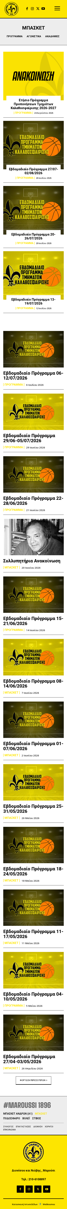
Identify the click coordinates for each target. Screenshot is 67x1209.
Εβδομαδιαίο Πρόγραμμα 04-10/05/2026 (33, 996)
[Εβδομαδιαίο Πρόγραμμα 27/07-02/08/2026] (33, 145)
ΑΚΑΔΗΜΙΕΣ (52, 36)
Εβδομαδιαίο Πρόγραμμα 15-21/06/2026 (33, 621)
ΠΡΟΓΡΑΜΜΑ (15, 36)
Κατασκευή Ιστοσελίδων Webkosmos (33, 1204)
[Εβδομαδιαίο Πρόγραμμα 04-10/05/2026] (33, 970)
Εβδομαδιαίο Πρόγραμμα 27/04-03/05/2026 (29, 1059)
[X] (38, 9)
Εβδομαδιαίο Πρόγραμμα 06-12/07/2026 (33, 375)
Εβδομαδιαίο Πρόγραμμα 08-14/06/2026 (33, 683)
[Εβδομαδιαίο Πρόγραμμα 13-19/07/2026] (33, 275)
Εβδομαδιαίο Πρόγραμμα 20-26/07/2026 (33, 236)
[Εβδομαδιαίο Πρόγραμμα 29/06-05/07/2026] (33, 412)
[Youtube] (43, 9)
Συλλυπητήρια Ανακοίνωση (31, 561)
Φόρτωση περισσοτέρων (32, 1080)
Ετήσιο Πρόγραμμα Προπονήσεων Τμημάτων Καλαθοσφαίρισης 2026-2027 (33, 104)
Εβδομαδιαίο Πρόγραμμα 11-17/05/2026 (33, 934)
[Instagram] (32, 9)
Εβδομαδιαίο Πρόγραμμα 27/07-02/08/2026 (33, 171)
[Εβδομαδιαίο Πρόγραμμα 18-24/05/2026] (33, 845)
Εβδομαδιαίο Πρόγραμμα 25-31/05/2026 (33, 808)
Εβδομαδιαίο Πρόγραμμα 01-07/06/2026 (33, 746)
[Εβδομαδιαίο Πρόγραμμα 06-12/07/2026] (33, 349)
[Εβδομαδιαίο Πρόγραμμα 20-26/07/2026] (33, 210)
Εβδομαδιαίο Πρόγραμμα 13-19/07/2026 (33, 301)
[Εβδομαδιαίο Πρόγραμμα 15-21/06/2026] (33, 594)
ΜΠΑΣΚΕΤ (11, 567)
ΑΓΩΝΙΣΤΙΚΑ (34, 36)
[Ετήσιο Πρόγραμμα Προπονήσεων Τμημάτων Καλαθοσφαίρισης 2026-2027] (33, 76)
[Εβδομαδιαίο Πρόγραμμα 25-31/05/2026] (33, 782)
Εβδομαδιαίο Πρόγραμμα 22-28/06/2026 (33, 501)
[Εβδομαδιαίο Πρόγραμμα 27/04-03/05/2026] (33, 1033)
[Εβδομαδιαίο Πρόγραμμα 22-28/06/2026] (33, 474)
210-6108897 (37, 1179)
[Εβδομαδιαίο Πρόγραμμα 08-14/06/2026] (33, 657)
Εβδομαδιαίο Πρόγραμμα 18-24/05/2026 (33, 871)
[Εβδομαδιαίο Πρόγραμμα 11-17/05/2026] (33, 907)
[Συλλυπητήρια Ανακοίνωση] (33, 537)
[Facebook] (27, 9)
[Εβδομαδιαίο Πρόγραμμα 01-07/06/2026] (33, 720)
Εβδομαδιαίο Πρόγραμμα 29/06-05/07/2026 (29, 438)
